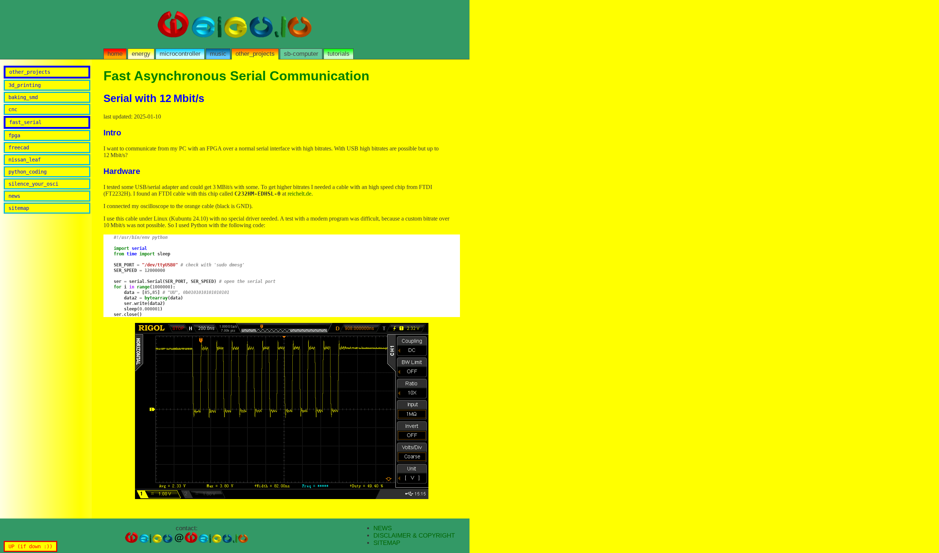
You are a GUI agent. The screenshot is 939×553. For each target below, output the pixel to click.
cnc (12, 109)
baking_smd (23, 97)
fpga (14, 135)
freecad (18, 147)
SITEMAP (386, 542)
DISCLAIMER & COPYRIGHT (414, 535)
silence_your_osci (33, 184)
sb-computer (301, 53)
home (115, 53)
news (14, 196)
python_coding (27, 172)
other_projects (255, 53)
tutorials (339, 53)
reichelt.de (299, 193)
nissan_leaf (24, 160)
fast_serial (25, 122)
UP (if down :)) (30, 546)
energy (141, 53)
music (218, 53)
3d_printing (24, 85)
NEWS (382, 528)
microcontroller (180, 53)
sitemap (18, 208)
